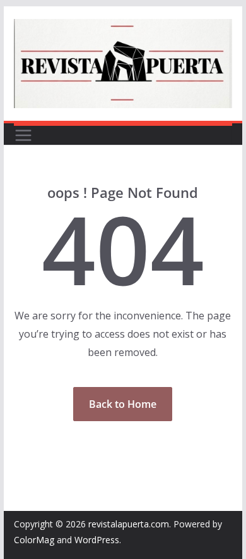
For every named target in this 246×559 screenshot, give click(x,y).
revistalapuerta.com (128, 524)
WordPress (96, 540)
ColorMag (34, 540)
